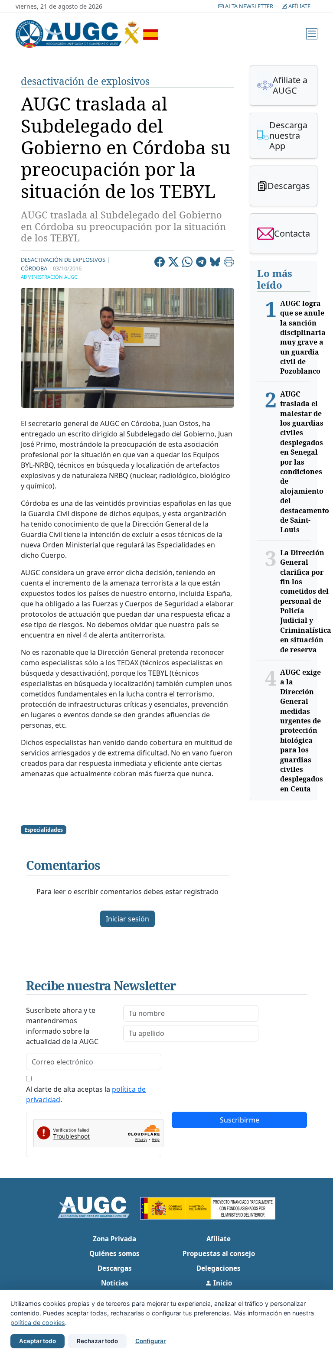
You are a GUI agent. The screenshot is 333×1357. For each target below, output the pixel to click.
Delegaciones (218, 1268)
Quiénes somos (114, 1253)
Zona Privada (114, 1238)
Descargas (115, 1268)
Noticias (114, 1283)
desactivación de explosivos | (65, 260)
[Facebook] (159, 263)
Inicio (222, 1283)
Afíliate (298, 6)
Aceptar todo (37, 1340)
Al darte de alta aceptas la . (86, 1094)
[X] (173, 263)
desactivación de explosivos (85, 81)
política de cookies (37, 1322)
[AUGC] (99, 1206)
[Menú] (311, 33)
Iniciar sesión (127, 919)
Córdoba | (36, 268)
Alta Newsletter (249, 6)
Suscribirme (239, 1120)
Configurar (150, 1340)
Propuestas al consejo (219, 1253)
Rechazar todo (97, 1340)
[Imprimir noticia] (229, 263)
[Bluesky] (215, 263)
